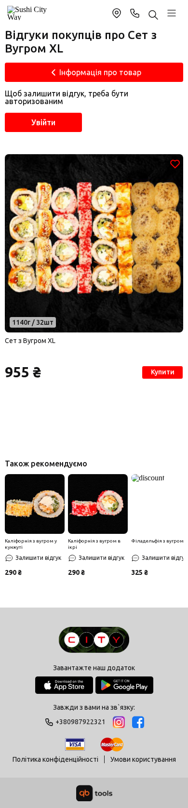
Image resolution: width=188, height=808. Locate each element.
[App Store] (64, 685)
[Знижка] (35, 504)
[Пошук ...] (153, 15)
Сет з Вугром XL (30, 340)
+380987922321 (135, 13)
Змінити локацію (116, 13)
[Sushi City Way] (28, 13)
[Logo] (94, 640)
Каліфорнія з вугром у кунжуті (31, 544)
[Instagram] (119, 722)
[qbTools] (94, 793)
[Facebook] (138, 722)
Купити (163, 372)
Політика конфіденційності (55, 759)
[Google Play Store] (124, 685)
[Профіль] (171, 13)
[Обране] (175, 164)
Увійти (43, 122)
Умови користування (143, 759)
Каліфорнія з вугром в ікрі (94, 544)
